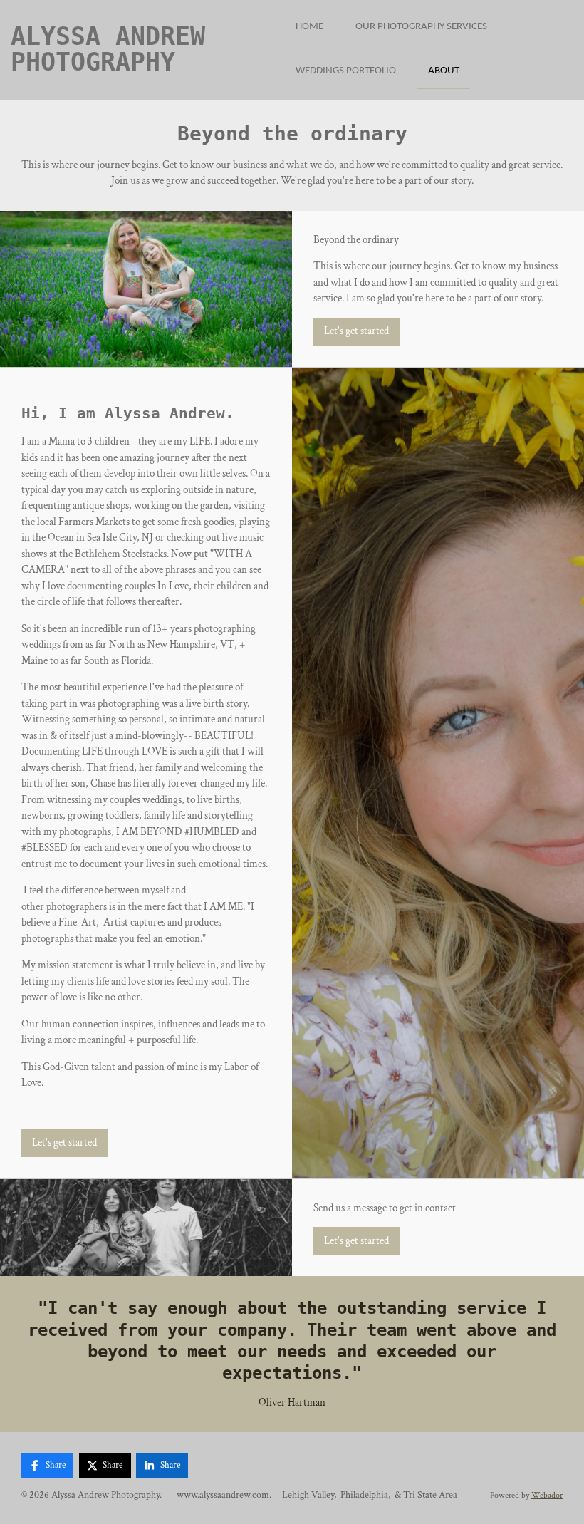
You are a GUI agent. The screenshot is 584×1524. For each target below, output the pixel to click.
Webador (547, 1495)
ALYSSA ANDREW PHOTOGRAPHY (108, 49)
